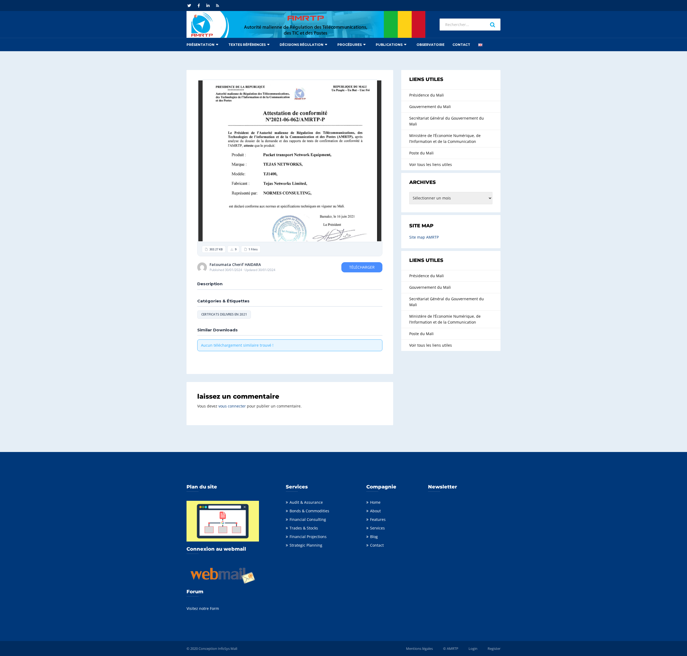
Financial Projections (308, 536)
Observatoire (430, 45)
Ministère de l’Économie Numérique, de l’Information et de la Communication (445, 138)
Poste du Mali (421, 152)
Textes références (247, 45)
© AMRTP (450, 648)
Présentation (200, 45)
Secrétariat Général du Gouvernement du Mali (446, 121)
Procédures (349, 45)
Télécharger (362, 267)
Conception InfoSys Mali (218, 648)
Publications (389, 45)
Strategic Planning (306, 545)
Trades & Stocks (304, 528)
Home (375, 502)
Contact (461, 45)
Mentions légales (419, 648)
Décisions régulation (301, 45)
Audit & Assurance (306, 502)
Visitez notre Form (203, 608)
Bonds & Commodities (309, 510)
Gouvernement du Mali (430, 106)
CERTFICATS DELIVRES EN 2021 (224, 314)
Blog (374, 536)
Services (377, 528)
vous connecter (232, 406)
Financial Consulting (308, 519)
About (375, 510)
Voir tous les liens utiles (430, 164)
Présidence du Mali (426, 95)
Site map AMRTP (424, 237)
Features (378, 519)
